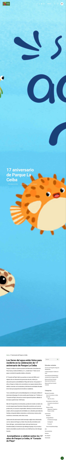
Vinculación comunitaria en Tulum (53, 404)
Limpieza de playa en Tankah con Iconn (51, 372)
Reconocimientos (48, 431)
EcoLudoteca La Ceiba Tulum (52, 401)
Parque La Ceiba (49, 407)
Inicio (7, 355)
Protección (50, 424)
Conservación (47, 413)
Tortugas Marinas (49, 417)
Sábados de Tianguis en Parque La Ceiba (52, 410)
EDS (46, 429)
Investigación (50, 421)
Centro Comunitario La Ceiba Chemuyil (52, 396)
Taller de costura (51, 398)
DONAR (49, 3)
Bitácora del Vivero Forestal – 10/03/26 (51, 384)
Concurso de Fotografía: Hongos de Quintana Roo (52, 368)
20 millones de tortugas (52, 419)
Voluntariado (47, 437)
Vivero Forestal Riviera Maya (52, 426)
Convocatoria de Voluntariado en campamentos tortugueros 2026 (51, 376)
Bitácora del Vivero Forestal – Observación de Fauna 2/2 (51, 380)
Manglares (48, 415)
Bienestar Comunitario (26, 184)
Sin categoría (34, 184)
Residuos (47, 433)
